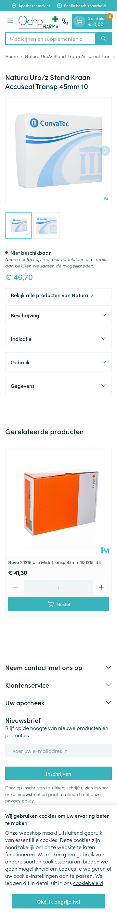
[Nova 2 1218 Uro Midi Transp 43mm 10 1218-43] (58, 502)
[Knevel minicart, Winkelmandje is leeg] (79, 21)
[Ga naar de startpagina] (38, 21)
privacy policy (19, 800)
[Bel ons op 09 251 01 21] (65, 21)
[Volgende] (105, 150)
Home (11, 56)
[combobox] (50, 38)
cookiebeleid (88, 882)
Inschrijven (58, 773)
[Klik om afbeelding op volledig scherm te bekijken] (58, 151)
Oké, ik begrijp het (58, 901)
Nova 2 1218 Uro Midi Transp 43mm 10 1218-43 (54, 562)
